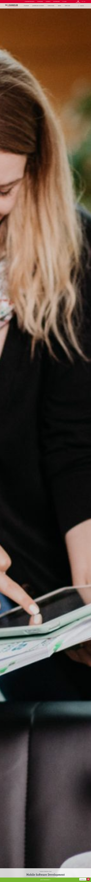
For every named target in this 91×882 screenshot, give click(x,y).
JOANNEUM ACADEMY (38, 5)
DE (82, 1)
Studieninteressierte (29, 1)
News (59, 5)
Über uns (67, 5)
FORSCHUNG (51, 5)
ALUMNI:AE (48, 1)
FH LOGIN (64, 1)
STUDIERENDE (40, 1)
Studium (26, 5)
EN (84, 1)
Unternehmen (56, 1)
